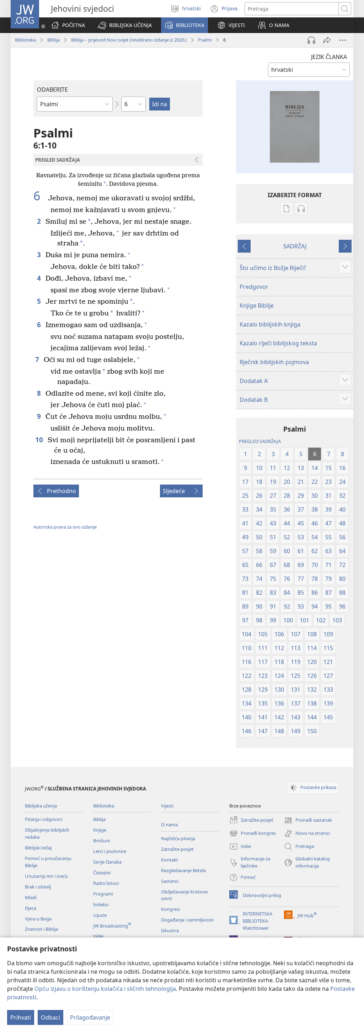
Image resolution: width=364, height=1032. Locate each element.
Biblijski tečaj (38, 847)
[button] (124, 25)
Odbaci (50, 1017)
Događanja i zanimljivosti (187, 920)
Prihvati (20, 1017)
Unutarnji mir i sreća (46, 876)
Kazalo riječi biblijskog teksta (278, 343)
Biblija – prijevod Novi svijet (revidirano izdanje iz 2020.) (129, 40)
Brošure (101, 840)
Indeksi (100, 904)
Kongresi (170, 909)
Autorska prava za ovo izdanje (65, 527)
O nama (169, 824)
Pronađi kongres (252, 834)
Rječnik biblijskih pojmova (274, 362)
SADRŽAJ (294, 246)
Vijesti (167, 806)
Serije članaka (107, 862)
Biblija (53, 40)
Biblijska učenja (41, 806)
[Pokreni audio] (311, 40)
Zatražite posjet (177, 849)
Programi (103, 894)
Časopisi (102, 872)
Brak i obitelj (38, 887)
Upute (100, 915)
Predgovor (254, 287)
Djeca (30, 908)
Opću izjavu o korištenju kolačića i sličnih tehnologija (105, 989)
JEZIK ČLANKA (329, 57)
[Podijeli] (327, 40)
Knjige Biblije (257, 305)
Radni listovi (106, 883)
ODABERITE (52, 89)
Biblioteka (25, 40)
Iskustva (170, 930)
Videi (98, 936)
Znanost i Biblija (41, 929)
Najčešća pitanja (178, 838)
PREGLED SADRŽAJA (260, 441)
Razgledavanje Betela (183, 870)
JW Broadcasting (112, 926)
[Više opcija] (342, 40)
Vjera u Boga (38, 918)
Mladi (31, 897)
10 (39, 439)
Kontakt (169, 860)
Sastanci (169, 881)
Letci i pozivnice (109, 851)
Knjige (99, 830)
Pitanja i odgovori (43, 819)
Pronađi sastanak (308, 821)
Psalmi (205, 40)
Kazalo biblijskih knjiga (270, 324)
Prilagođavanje (90, 1017)
